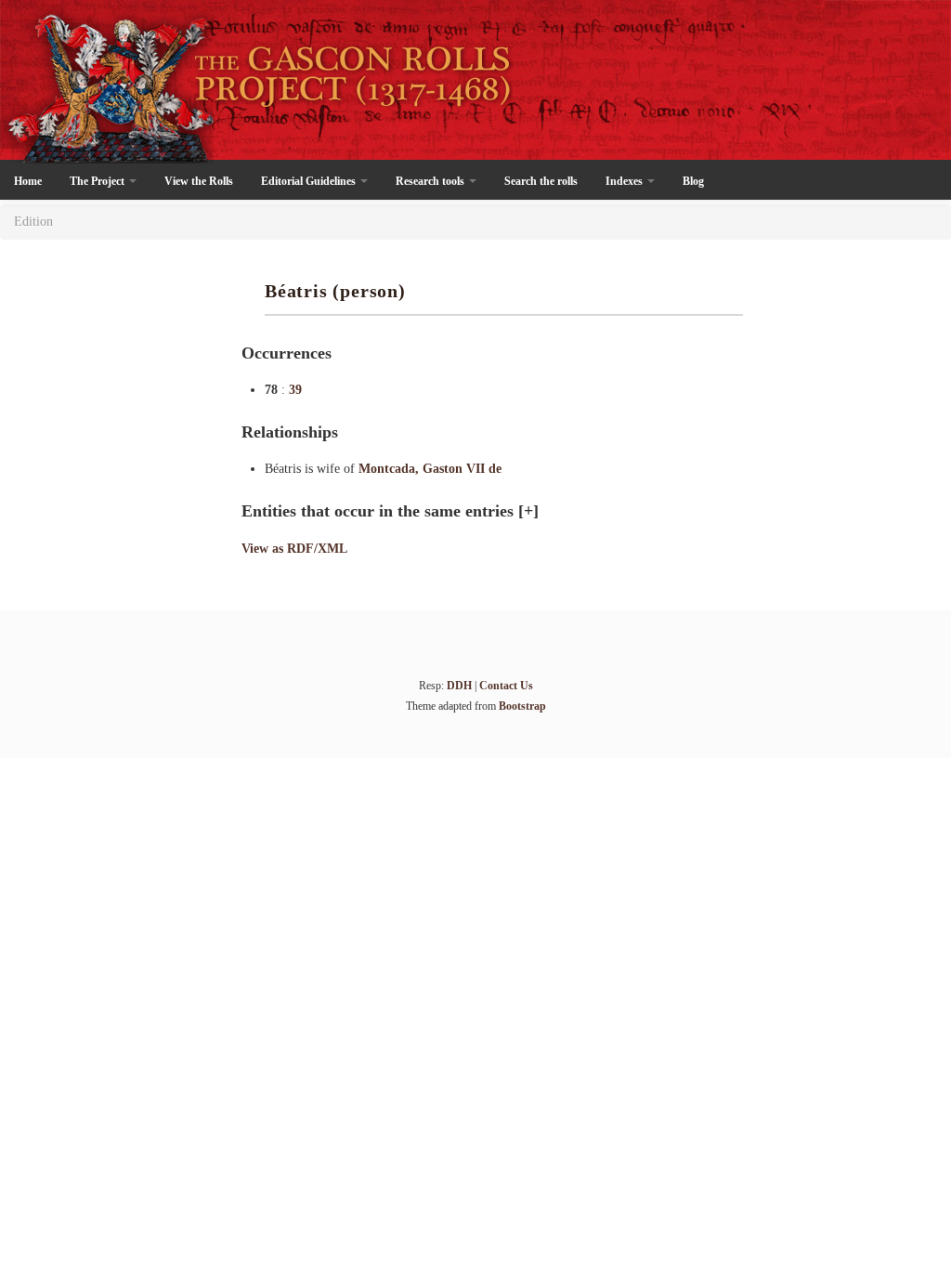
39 (295, 390)
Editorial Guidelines (309, 181)
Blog (693, 181)
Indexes (625, 181)
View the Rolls (198, 181)
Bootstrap (522, 706)
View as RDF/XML (294, 549)
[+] (528, 511)
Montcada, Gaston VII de (430, 469)
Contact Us (506, 685)
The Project (98, 181)
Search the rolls (541, 181)
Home (28, 181)
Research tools (431, 181)
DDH (459, 685)
